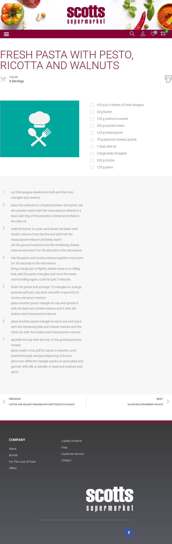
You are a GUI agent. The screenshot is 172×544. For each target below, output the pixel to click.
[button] (6, 34)
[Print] (168, 78)
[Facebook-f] (128, 532)
